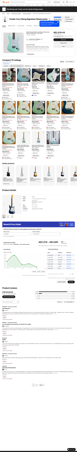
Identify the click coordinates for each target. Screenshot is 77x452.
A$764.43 (69, 266)
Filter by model (6, 231)
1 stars (36, 298)
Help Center (72, 5)
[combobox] (16, 234)
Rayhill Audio (32, 39)
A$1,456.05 (69, 257)
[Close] (58, 22)
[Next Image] (19, 204)
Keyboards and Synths (20, 5)
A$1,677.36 (69, 268)
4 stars (36, 293)
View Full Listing (30, 54)
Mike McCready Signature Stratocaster (35, 180)
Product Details (20, 25)
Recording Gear (28, 5)
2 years (43, 271)
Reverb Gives (66, 5)
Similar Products (11, 25)
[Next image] (22, 43)
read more (55, 313)
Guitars (4, 5)
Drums (33, 5)
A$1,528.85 (69, 264)
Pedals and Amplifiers (10, 5)
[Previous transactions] (70, 274)
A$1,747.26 (69, 261)
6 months (34, 271)
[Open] (30, 234)
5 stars (36, 291)
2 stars (36, 296)
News (51, 5)
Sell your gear (57, 2)
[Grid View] (61, 62)
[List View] (63, 62)
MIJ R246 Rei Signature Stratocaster (48, 180)
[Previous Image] (4, 204)
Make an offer (63, 43)
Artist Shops (61, 5)
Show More (25, 210)
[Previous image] (5, 43)
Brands (48, 5)
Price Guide (29, 25)
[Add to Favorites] (49, 19)
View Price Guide (61, 281)
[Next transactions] (73, 274)
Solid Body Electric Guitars (37, 208)
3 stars (36, 295)
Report (4, 317)
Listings (4, 25)
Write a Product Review (9, 296)
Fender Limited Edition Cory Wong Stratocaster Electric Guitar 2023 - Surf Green (37, 32)
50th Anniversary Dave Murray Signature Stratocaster (61, 180)
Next (41, 385)
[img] (37, 39)
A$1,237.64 (69, 255)
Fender (33, 196)
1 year (39, 271)
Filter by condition (36, 231)
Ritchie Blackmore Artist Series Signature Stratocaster (22, 180)
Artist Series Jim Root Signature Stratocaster (8, 180)
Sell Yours (71, 281)
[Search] (49, 2)
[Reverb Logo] (6, 2)
